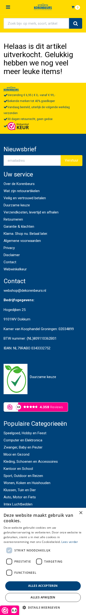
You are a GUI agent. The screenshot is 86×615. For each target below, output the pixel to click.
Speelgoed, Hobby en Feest (25, 433)
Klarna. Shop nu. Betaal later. (26, 233)
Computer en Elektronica (23, 440)
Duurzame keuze (17, 205)
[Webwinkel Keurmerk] (18, 126)
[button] (43, 607)
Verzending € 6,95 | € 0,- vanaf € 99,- (31, 95)
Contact (10, 262)
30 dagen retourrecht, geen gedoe (30, 119)
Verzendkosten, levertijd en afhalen (31, 212)
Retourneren (13, 219)
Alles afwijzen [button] (43, 597)
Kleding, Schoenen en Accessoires (31, 461)
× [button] (80, 513)
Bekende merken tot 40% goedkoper (31, 101)
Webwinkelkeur (15, 269)
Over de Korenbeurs (19, 184)
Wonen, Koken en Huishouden (27, 483)
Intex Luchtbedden (18, 504)
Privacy (9, 248)
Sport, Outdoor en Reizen (23, 476)
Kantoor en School (18, 469)
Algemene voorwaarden (22, 241)
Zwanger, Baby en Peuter (23, 447)
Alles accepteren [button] (43, 586)
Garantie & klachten (19, 226)
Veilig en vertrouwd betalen (25, 198)
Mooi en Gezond (16, 454)
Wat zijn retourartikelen (22, 191)
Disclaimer (12, 255)
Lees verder (69, 542)
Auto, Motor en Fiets (20, 497)
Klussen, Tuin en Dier (20, 490)
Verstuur (71, 160)
